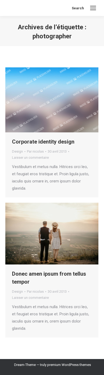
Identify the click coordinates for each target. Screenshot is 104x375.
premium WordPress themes (69, 365)
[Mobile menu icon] (93, 8)
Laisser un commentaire (30, 158)
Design (17, 151)
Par (35, 151)
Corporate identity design (43, 141)
